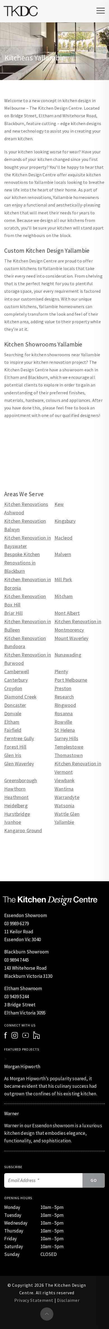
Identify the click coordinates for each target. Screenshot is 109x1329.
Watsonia (64, 806)
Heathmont (16, 797)
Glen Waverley (19, 764)
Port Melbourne (70, 680)
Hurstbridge (17, 814)
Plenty (61, 672)
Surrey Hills (66, 738)
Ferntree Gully (19, 738)
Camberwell (16, 672)
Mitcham (63, 596)
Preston (62, 688)
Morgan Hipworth (22, 1066)
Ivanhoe (12, 822)
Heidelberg (16, 806)
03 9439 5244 (16, 996)
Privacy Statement (33, 1300)
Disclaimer (68, 1300)
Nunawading (67, 655)
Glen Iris (13, 755)
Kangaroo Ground (23, 831)
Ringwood (65, 705)
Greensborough (20, 780)
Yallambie (64, 822)
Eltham (11, 722)
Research (64, 697)
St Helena (64, 730)
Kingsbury (65, 521)
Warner (11, 1113)
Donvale (12, 714)
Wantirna (64, 789)
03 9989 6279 (16, 923)
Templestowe (68, 747)
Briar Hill (13, 613)
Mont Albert (67, 613)
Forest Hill (15, 747)
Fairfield (13, 730)
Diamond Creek (20, 697)
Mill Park (63, 579)
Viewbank (64, 780)
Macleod (63, 538)
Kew (59, 504)
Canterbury (16, 680)
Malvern (62, 554)
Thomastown (68, 755)
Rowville (63, 722)
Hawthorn (14, 789)
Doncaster (15, 705)
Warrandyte (66, 797)
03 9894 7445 (16, 960)
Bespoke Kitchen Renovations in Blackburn (22, 562)
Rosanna (63, 714)
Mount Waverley (71, 638)
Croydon (13, 688)
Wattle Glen (66, 814)
